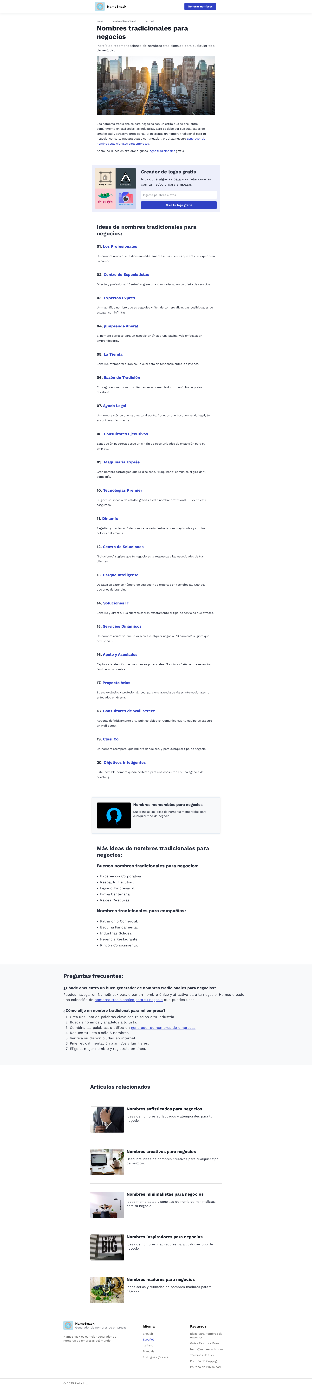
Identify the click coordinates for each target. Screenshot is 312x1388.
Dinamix (110, 518)
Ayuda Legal (114, 405)
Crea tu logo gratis (179, 205)
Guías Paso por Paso (204, 1343)
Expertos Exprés (119, 298)
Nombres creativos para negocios (161, 1151)
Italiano (148, 1345)
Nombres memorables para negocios (168, 804)
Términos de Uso (202, 1355)
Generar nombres (200, 6)
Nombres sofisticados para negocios (164, 1108)
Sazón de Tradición (122, 377)
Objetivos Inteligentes (125, 762)
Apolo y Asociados (120, 654)
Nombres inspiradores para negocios (165, 1236)
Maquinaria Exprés (122, 462)
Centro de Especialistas (126, 274)
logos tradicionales (162, 151)
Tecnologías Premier (122, 490)
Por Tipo (149, 21)
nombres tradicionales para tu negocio (129, 1000)
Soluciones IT (116, 603)
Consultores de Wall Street (129, 711)
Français (148, 1351)
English (148, 1333)
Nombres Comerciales (124, 21)
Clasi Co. (111, 739)
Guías (100, 21)
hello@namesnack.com (206, 1349)
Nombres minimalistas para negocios (165, 1194)
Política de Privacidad (205, 1367)
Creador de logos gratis (168, 172)
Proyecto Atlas (116, 682)
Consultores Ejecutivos (126, 434)
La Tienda (113, 354)
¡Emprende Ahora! (121, 326)
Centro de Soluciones (123, 546)
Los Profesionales (120, 246)
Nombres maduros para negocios (161, 1279)
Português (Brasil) (155, 1357)
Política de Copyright (205, 1361)
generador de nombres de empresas (163, 1028)
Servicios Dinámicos (122, 626)
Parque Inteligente (120, 575)
